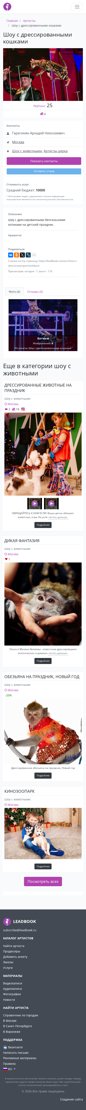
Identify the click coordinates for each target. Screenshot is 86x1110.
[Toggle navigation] (77, 7)
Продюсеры (11, 951)
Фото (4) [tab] (14, 292)
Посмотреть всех (43, 881)
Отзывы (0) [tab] (35, 292)
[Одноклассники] (16, 254)
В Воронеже (11, 1032)
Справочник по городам (20, 1015)
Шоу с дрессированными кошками (50, 348)
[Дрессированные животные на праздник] (43, 454)
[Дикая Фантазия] (43, 604)
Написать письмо (15, 1053)
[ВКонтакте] (10, 254)
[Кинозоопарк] (43, 833)
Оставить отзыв (44, 171)
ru (10, 1069)
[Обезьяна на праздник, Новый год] (43, 731)
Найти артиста (13, 946)
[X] (22, 254)
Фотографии (12, 994)
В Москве (9, 1021)
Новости (9, 1000)
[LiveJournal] (28, 254)
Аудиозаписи (12, 989)
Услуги (8, 968)
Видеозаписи (12, 983)
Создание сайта (71, 1099)
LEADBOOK (24, 921)
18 (17, 409)
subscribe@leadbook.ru (19, 930)
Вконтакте (15, 1047)
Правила (9, 1064)
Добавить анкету (15, 957)
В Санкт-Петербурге (17, 1026)
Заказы (8, 962)
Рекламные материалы (19, 1058)
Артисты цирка (56, 151)
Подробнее (43, 524)
